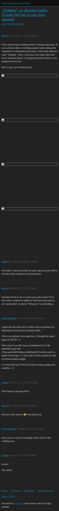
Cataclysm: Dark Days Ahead (16, 3)
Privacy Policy (9, 496)
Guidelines (29, 490)
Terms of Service (45, 490)
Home (5, 490)
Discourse (18, 503)
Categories (16, 490)
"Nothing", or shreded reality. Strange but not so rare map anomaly (25, 14)
